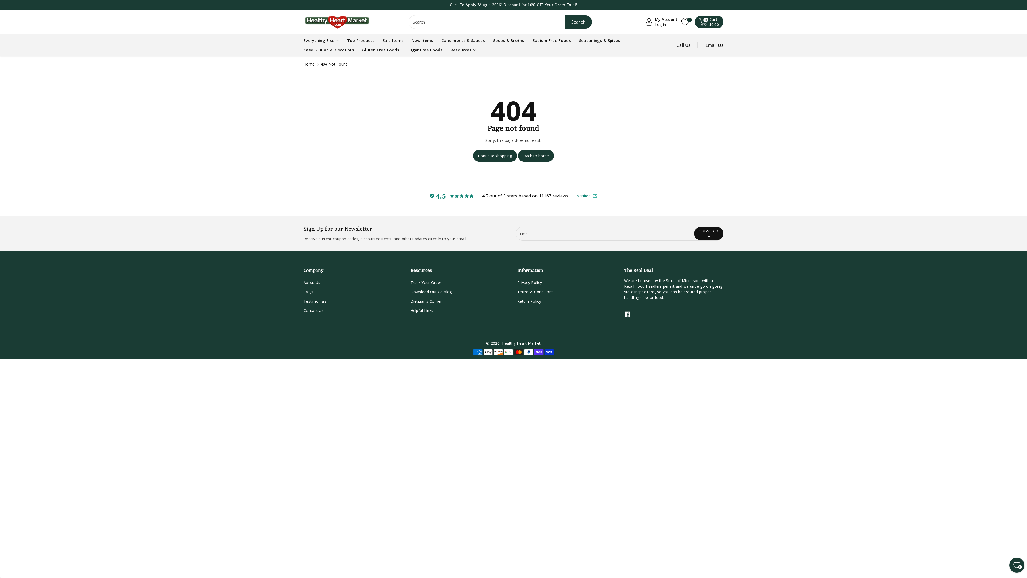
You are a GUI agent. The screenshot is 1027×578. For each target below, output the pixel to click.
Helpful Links (422, 310)
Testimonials (315, 301)
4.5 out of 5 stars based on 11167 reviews (525, 196)
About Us (312, 282)
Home (309, 64)
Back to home (536, 155)
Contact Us (314, 310)
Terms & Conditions (535, 291)
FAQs (308, 291)
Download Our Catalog (431, 291)
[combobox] (500, 22)
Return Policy (529, 301)
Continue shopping (495, 155)
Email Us (714, 45)
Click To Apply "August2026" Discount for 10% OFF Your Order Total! (513, 4)
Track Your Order (426, 282)
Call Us (683, 45)
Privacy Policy (529, 282)
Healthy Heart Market (521, 343)
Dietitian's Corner (426, 301)
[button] (709, 22)
